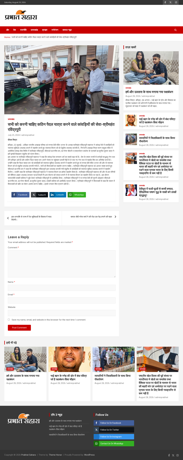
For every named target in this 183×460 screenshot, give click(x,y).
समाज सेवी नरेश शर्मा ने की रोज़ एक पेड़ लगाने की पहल (91, 216)
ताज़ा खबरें (130, 47)
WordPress (89, 455)
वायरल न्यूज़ (67, 30)
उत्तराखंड (34, 30)
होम (7, 30)
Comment (13, 247)
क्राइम (44, 30)
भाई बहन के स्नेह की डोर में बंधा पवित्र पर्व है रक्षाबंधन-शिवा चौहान (157, 120)
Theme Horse (55, 455)
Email (11, 294)
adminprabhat (27, 135)
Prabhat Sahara (28, 455)
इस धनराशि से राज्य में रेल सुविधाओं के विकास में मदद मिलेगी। (31, 218)
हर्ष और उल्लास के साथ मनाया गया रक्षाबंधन (149, 92)
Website (11, 307)
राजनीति (23, 30)
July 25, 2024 (14, 135)
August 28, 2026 (133, 96)
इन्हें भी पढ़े (11, 342)
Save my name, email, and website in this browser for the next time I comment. (49, 319)
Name (11, 282)
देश (14, 30)
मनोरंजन (55, 30)
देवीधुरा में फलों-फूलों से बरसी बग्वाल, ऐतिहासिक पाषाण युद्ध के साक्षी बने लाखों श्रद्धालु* (157, 192)
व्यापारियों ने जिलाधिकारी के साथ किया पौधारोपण (157, 139)
